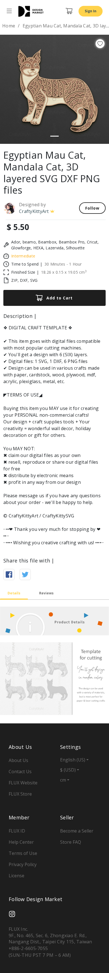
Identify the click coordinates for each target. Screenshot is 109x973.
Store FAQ (70, 842)
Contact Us (20, 771)
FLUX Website (23, 783)
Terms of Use (23, 853)
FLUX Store (20, 794)
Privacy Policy (23, 864)
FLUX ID (17, 831)
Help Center (21, 842)
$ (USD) (68, 770)
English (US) (72, 760)
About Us (18, 760)
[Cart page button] (69, 11)
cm (63, 780)
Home (8, 26)
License (16, 876)
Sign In (90, 11)
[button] (8, 89)
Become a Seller (76, 831)
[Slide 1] (54, 136)
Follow (92, 208)
